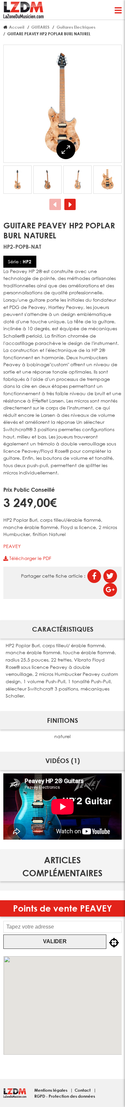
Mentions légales (51, 1090)
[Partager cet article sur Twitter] (110, 576)
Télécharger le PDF (29, 558)
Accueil (16, 27)
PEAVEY (12, 546)
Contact (83, 1090)
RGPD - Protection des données (64, 1096)
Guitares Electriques (76, 27)
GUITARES (40, 27)
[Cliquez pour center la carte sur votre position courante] (114, 943)
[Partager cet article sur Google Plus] (110, 590)
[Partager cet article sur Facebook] (94, 576)
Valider (55, 941)
